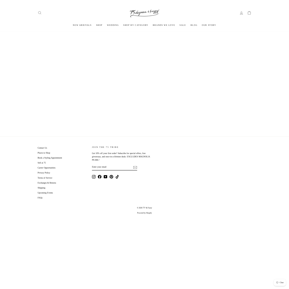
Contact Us (42, 148)
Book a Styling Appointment (50, 158)
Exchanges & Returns (47, 183)
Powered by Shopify (144, 213)
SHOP (99, 25)
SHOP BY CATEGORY (135, 25)
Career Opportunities (46, 168)
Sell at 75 (42, 163)
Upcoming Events (45, 193)
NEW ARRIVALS (82, 25)
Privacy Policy (44, 173)
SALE (183, 25)
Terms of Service (45, 178)
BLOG (194, 25)
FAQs (40, 198)
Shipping (41, 188)
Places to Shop (44, 153)
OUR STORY (209, 25)
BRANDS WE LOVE (164, 25)
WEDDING (113, 25)
